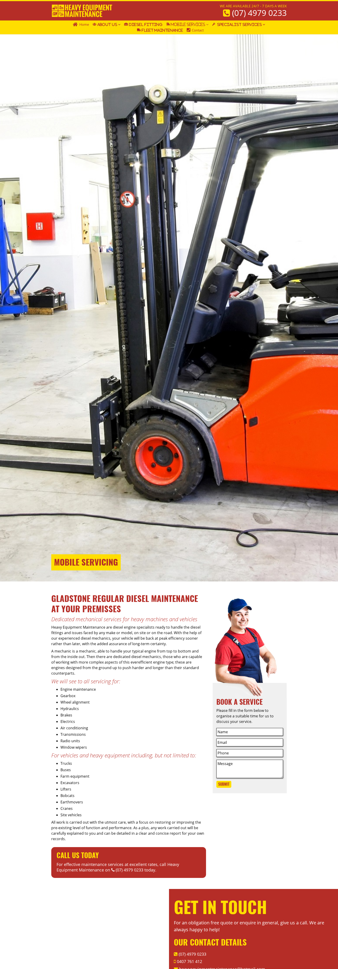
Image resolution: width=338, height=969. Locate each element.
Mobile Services (188, 24)
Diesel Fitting (146, 24)
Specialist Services (239, 24)
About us (107, 24)
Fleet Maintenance (162, 30)
